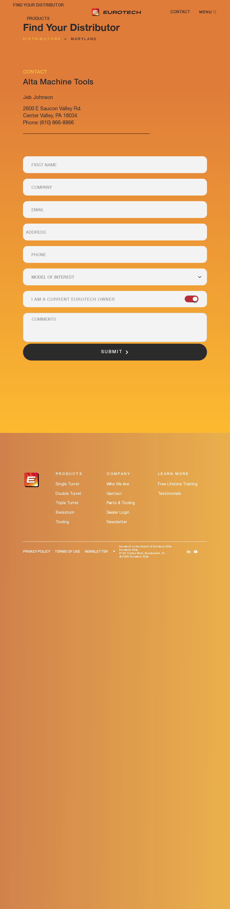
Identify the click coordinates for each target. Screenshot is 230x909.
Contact (114, 493)
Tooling (62, 522)
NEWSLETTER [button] (96, 551)
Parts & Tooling (121, 503)
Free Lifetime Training (177, 484)
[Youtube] (196, 552)
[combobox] (115, 232)
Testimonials (169, 493)
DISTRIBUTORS (42, 39)
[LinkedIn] (189, 552)
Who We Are (118, 484)
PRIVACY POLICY (36, 551)
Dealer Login (118, 512)
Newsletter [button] (117, 522)
